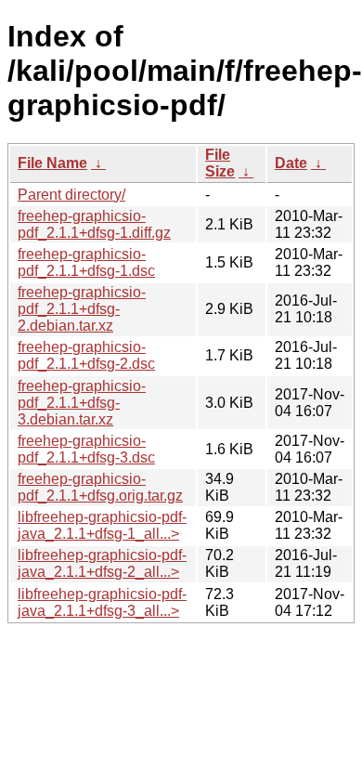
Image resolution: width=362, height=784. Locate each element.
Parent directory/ (71, 195)
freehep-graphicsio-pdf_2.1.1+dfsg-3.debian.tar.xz (82, 402)
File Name (52, 163)
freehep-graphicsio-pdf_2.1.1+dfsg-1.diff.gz (94, 224)
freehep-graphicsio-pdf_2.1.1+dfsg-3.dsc (86, 449)
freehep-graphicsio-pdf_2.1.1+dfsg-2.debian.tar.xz (82, 308)
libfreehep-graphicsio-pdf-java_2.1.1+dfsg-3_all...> (102, 602)
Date (291, 163)
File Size (220, 163)
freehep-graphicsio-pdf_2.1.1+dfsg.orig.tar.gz (100, 487)
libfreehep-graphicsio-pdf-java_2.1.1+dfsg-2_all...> (102, 563)
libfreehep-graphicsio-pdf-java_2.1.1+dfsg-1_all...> (102, 525)
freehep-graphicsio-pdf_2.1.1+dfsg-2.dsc (86, 355)
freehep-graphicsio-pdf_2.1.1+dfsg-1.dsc (86, 262)
